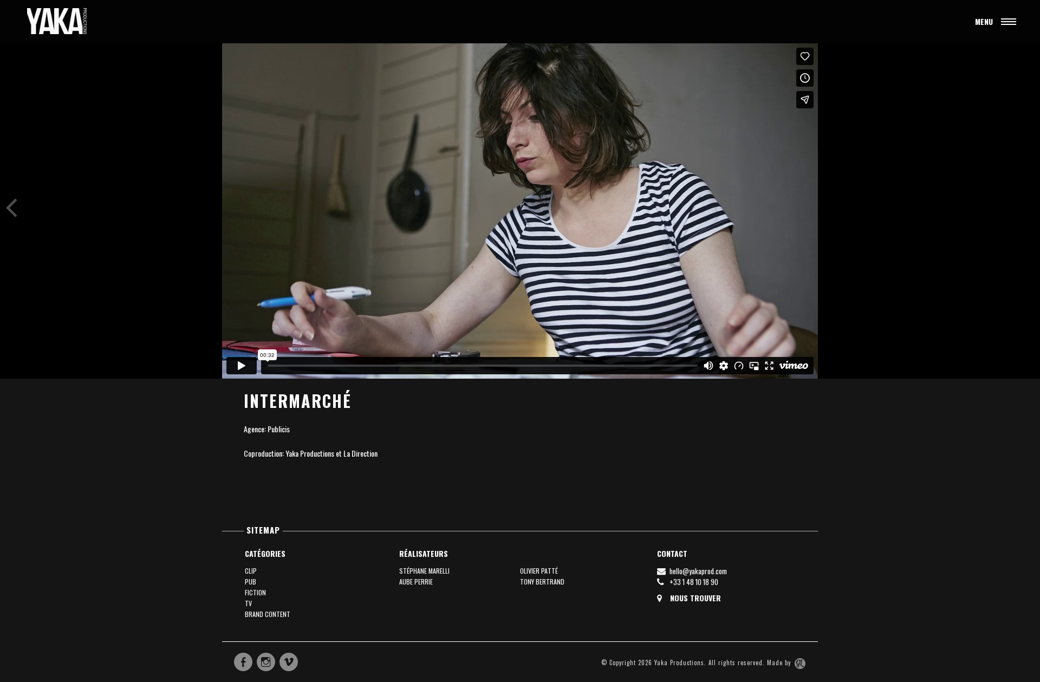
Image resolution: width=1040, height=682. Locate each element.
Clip (251, 570)
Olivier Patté (539, 570)
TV (248, 603)
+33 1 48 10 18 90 (693, 581)
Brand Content (267, 614)
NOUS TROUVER (694, 598)
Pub (250, 581)
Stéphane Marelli (424, 570)
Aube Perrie (416, 581)
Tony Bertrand (542, 581)
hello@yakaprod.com (697, 571)
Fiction (255, 592)
